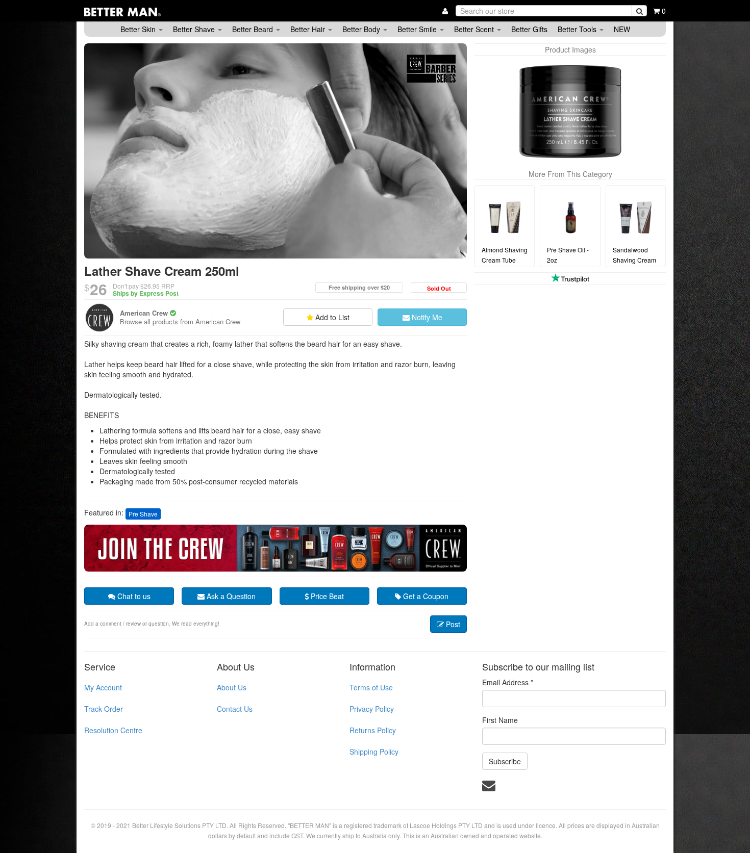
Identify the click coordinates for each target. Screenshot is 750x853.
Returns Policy (372, 730)
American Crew (144, 313)
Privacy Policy (371, 709)
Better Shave (195, 29)
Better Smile (418, 29)
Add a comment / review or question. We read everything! (151, 623)
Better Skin (139, 29)
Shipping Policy (373, 751)
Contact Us (235, 709)
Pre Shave (143, 513)
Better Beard (253, 29)
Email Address (507, 682)
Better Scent (475, 29)
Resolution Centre (113, 730)
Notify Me (426, 317)
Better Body (362, 29)
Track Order (103, 709)
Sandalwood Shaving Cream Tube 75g (634, 260)
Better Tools (578, 29)
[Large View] (570, 112)
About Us (231, 687)
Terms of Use (371, 687)
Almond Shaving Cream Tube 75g (505, 260)
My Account (103, 687)
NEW (622, 29)
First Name (500, 720)
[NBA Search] (639, 10)
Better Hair (308, 29)
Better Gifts (529, 29)
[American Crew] (99, 317)
